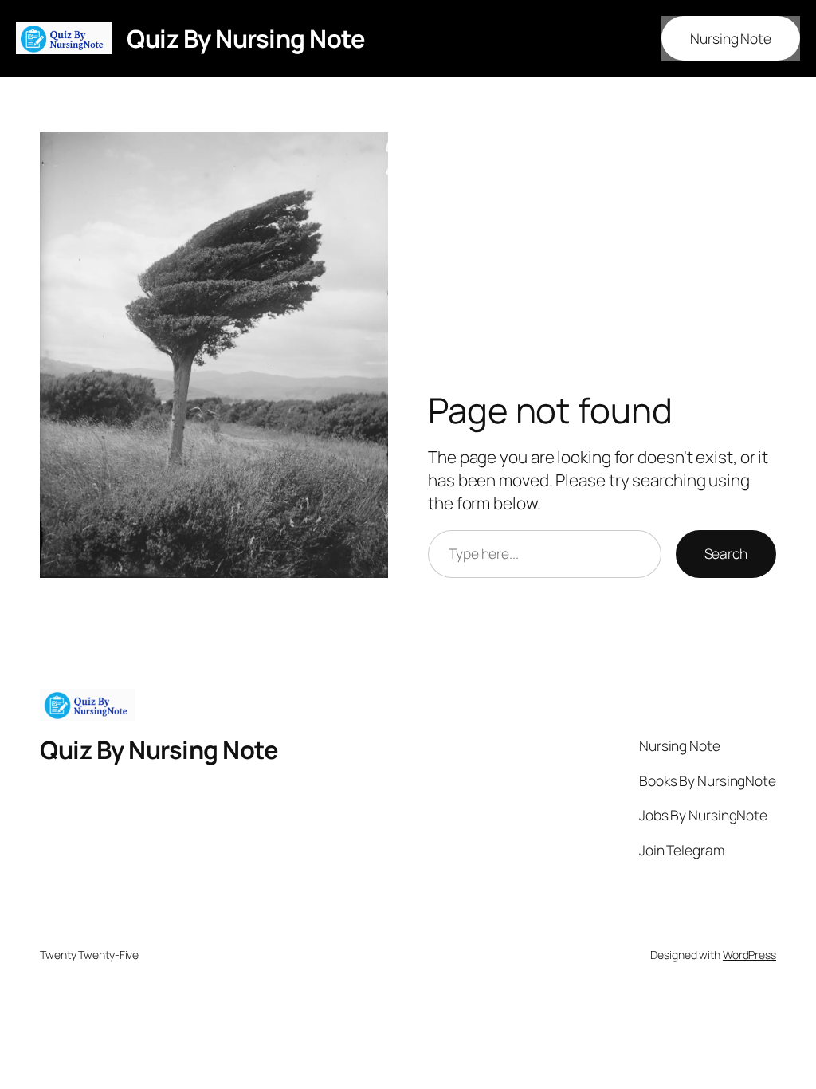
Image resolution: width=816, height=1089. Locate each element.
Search (725, 553)
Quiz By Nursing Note (246, 38)
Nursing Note (730, 38)
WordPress (749, 954)
